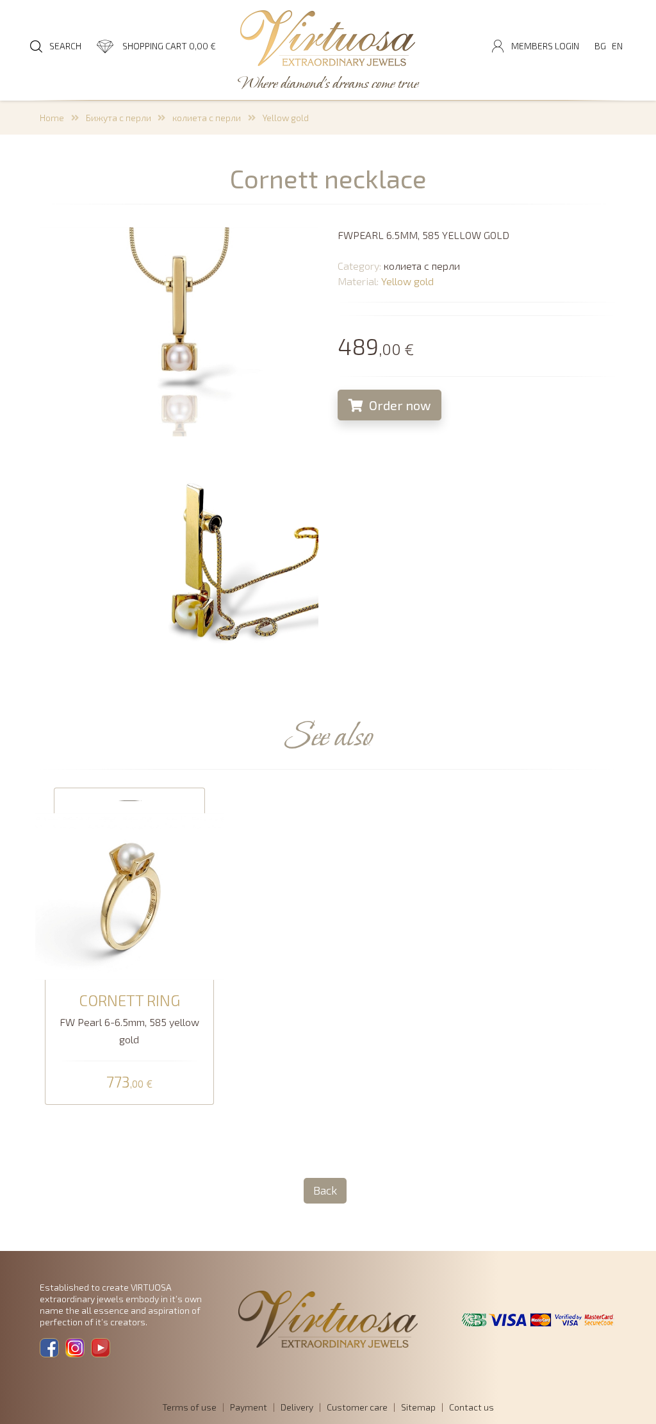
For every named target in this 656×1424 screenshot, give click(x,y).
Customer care (357, 1407)
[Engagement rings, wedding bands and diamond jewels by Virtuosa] (328, 39)
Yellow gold (286, 117)
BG (600, 45)
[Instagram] (75, 1347)
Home (52, 117)
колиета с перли (206, 117)
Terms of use (189, 1407)
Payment (248, 1407)
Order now (398, 405)
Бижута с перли (118, 117)
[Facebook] (49, 1347)
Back (325, 1190)
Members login (545, 45)
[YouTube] (100, 1347)
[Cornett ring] (129, 894)
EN (617, 45)
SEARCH (65, 45)
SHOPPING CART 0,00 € (169, 45)
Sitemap (418, 1407)
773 (129, 1082)
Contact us (471, 1407)
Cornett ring (129, 1000)
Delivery (297, 1407)
